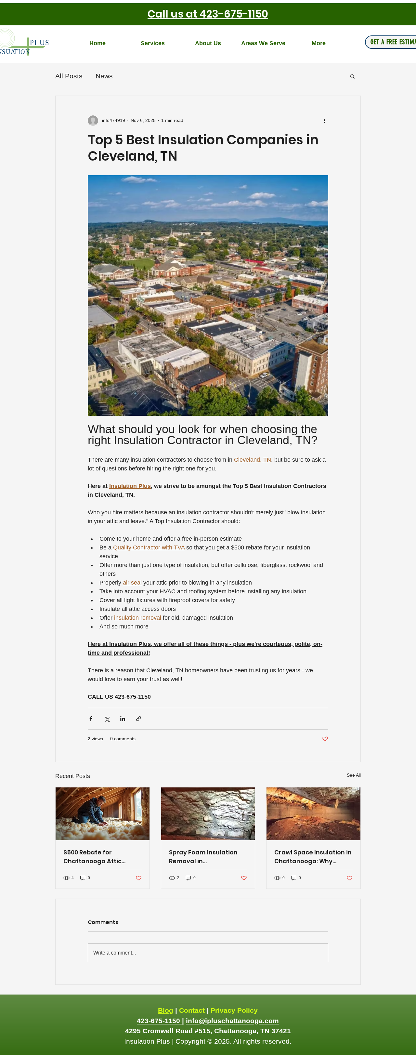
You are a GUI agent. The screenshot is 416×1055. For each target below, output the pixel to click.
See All (354, 775)
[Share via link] (139, 719)
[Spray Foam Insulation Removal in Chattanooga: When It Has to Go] (208, 813)
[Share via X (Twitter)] (107, 719)
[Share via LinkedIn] (123, 719)
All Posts (69, 76)
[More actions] (324, 121)
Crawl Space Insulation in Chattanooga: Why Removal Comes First (313, 856)
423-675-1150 (159, 1020)
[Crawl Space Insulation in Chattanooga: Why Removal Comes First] (313, 813)
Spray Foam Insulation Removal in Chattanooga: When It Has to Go (203, 856)
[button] (352, 76)
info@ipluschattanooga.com (232, 1020)
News (104, 76)
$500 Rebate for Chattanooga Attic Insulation (92, 856)
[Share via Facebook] (91, 719)
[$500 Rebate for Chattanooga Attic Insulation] (103, 813)
